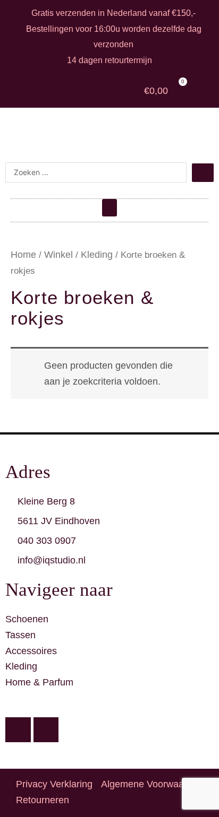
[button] (109, 207)
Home (23, 254)
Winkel (58, 254)
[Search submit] (203, 172)
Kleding (97, 254)
